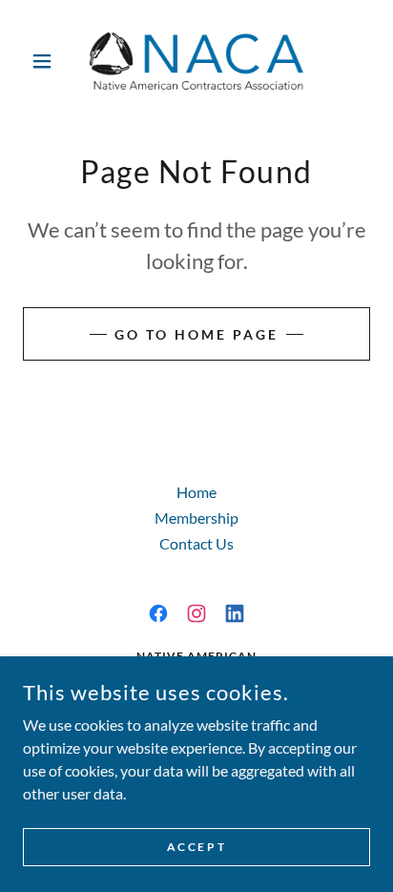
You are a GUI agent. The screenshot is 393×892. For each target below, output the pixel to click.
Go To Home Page (196, 334)
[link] (196, 61)
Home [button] (196, 492)
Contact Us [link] (196, 543)
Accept (196, 847)
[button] (49, 61)
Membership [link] (196, 517)
